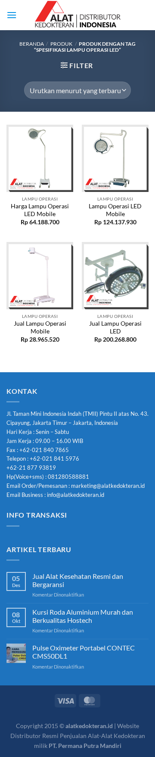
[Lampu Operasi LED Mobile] (115, 158)
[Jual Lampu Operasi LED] (115, 275)
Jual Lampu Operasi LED (115, 327)
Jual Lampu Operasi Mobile (40, 327)
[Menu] (11, 14)
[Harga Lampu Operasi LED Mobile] (39, 158)
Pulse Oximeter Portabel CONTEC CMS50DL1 (83, 652)
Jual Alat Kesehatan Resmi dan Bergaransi (77, 580)
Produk (61, 44)
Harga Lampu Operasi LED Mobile (40, 210)
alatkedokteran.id (89, 725)
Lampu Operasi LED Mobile (115, 210)
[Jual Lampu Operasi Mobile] (39, 275)
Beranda (31, 44)
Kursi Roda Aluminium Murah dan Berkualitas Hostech (82, 616)
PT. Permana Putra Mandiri (85, 745)
